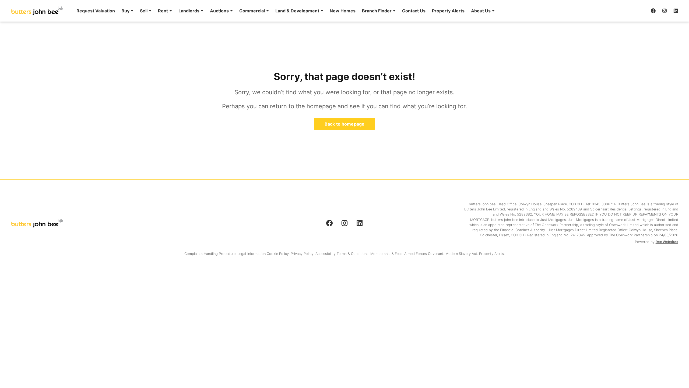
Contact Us (414, 10)
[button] (127, 10)
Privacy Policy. (303, 254)
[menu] (284, 10)
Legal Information (251, 254)
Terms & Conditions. (354, 254)
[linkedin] (675, 10)
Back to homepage (344, 124)
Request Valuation (95, 10)
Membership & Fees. (387, 254)
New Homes (343, 10)
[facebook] (653, 10)
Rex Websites (667, 242)
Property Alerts (448, 10)
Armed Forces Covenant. (424, 254)
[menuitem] (95, 10)
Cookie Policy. (279, 254)
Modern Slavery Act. (462, 254)
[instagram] (664, 10)
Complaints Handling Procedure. (211, 254)
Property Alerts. (492, 254)
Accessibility (326, 254)
